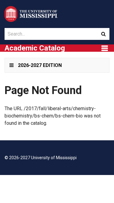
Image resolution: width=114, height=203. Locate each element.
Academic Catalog (35, 48)
